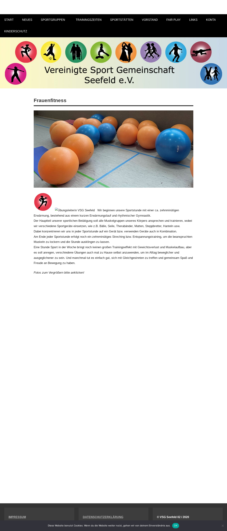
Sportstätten (121, 19)
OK (175, 525)
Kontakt (213, 19)
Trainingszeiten (89, 19)
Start (9, 19)
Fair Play (173, 19)
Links (193, 19)
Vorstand (150, 19)
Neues (27, 19)
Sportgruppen (53, 19)
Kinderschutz (15, 31)
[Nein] (222, 525)
